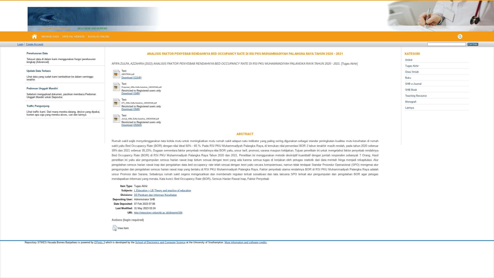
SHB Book (411, 89)
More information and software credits (246, 242)
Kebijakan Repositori (55, 28)
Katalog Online (98, 36)
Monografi (410, 101)
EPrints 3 (99, 242)
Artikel (408, 59)
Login (20, 44)
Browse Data (50, 36)
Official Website (73, 36)
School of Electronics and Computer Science (160, 242)
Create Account (34, 44)
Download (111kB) (131, 77)
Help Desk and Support (92, 28)
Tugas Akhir (412, 65)
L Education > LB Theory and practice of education (162, 190)
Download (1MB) (131, 93)
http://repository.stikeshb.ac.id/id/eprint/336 (158, 212)
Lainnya (409, 107)
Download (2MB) (131, 109)
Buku (408, 77)
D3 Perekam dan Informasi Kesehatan (155, 195)
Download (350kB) (132, 125)
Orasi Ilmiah (412, 71)
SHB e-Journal (413, 83)
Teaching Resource (416, 95)
